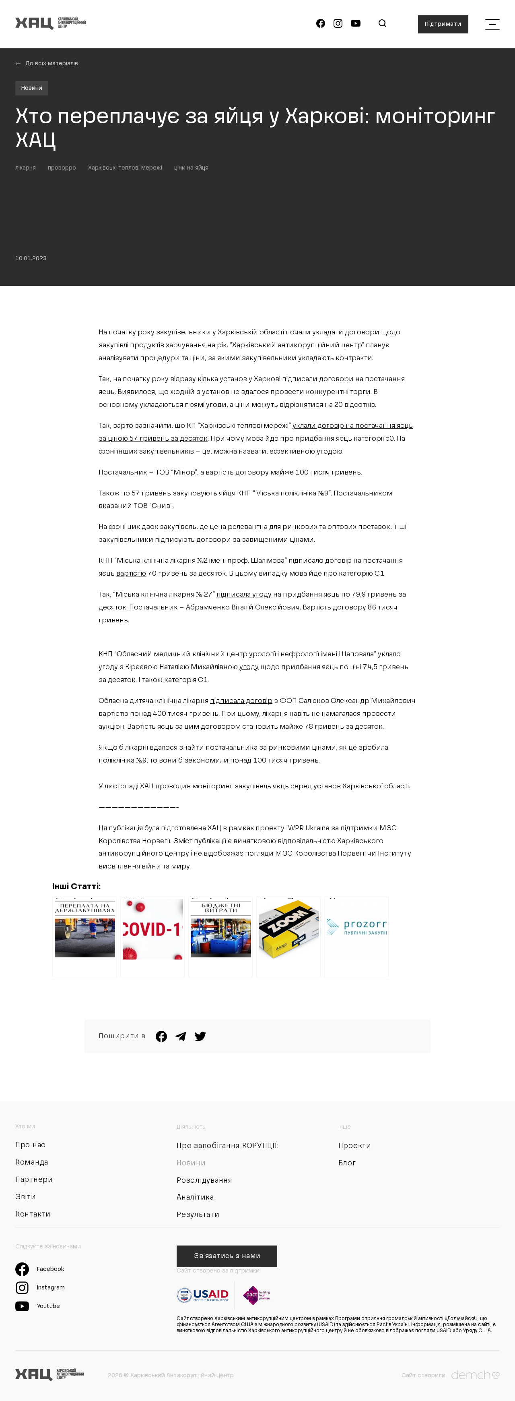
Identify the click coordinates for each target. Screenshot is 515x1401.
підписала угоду (244, 594)
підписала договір (241, 701)
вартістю (131, 573)
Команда (31, 1162)
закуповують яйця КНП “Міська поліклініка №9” (252, 493)
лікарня (25, 168)
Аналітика (195, 1197)
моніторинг (212, 786)
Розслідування (204, 1180)
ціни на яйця (191, 168)
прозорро (62, 168)
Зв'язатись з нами (227, 1256)
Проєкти (354, 1146)
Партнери (34, 1179)
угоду (249, 667)
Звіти (25, 1197)
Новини (31, 88)
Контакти (33, 1214)
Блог (347, 1163)
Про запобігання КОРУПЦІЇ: (227, 1146)
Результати (198, 1215)
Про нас (30, 1145)
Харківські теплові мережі (125, 168)
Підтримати (443, 24)
